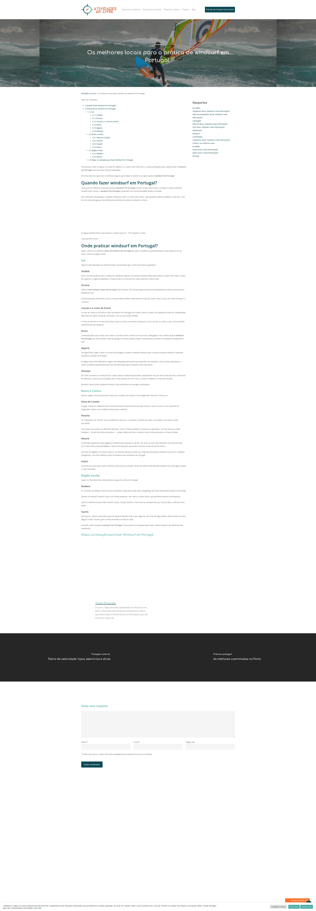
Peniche (97, 141)
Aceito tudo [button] (294, 907)
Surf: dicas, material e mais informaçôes (209, 127)
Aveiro (97, 147)
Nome (84, 742)
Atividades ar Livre (88, 93)
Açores (97, 157)
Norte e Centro (96, 134)
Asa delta (196, 108)
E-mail (136, 742)
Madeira (97, 153)
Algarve (97, 128)
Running (196, 156)
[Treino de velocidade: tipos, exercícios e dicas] (79, 657)
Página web (190, 742)
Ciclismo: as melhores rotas (204, 143)
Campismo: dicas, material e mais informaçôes (211, 140)
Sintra (96, 125)
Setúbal (97, 115)
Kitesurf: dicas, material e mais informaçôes (210, 124)
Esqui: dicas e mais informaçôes (205, 149)
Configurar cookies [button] (278, 907)
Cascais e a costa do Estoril (105, 121)
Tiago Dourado (105, 603)
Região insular (96, 150)
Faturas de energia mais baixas (220, 9)
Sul (91, 112)
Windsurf (158, 44)
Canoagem (197, 121)
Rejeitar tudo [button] (306, 907)
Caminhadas (197, 137)
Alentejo (97, 131)
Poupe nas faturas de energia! (299, 901)
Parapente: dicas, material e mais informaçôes (211, 111)
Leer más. (38, 908)
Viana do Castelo (101, 137)
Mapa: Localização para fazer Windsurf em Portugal (111, 160)
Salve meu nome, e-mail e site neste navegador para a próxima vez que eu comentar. (118, 754)
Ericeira (97, 118)
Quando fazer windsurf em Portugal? (100, 105)
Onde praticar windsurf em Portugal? (100, 109)
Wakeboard (197, 130)
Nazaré (97, 144)
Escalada (196, 146)
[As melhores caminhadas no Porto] (237, 657)
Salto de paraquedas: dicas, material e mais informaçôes (210, 116)
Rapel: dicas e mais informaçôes (205, 153)
